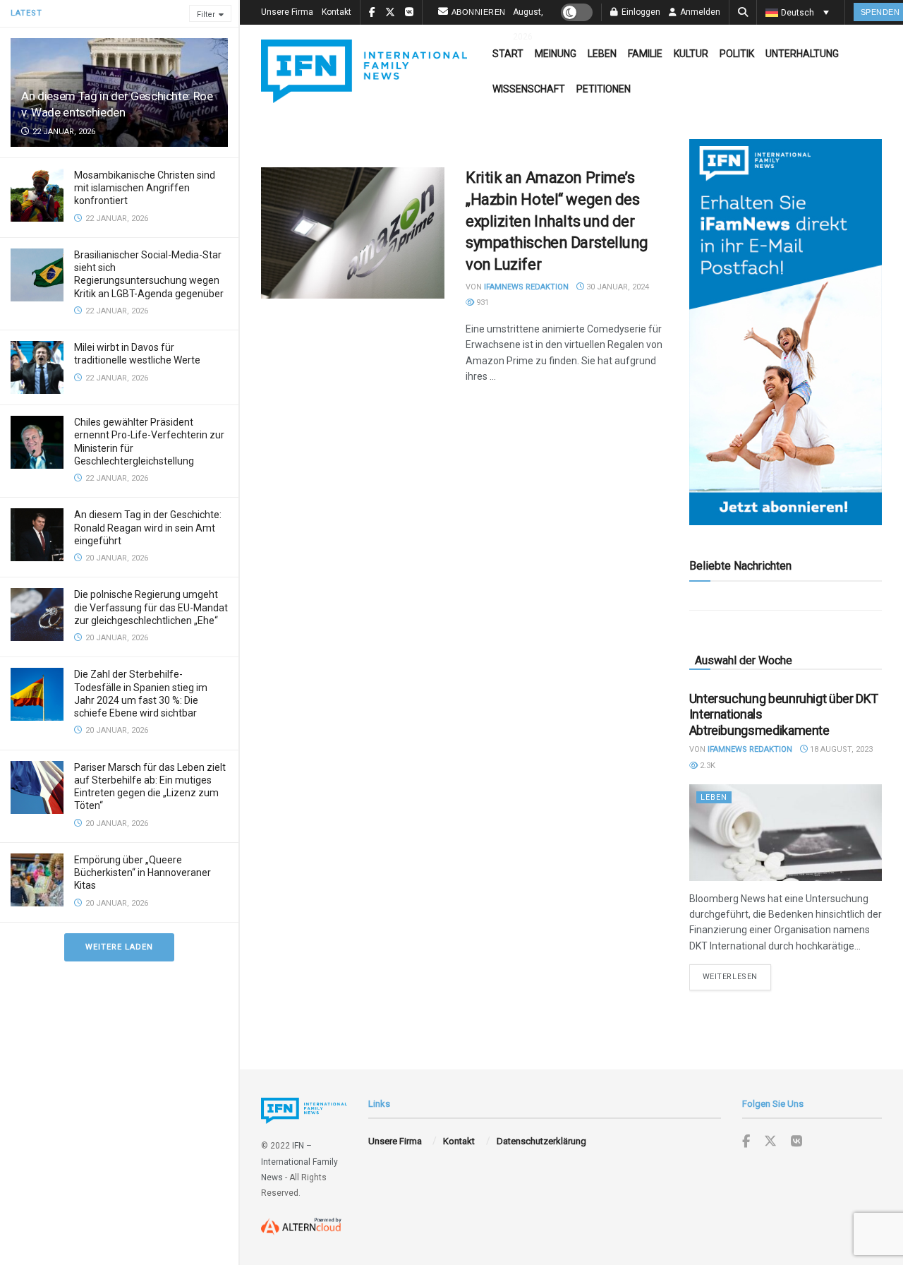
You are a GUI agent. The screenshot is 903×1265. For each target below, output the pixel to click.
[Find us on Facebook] (746, 1142)
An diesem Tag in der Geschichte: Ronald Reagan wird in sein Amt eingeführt (148, 527)
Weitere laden (119, 947)
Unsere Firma (287, 12)
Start (507, 53)
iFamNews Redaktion (526, 287)
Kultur (691, 53)
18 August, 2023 (840, 749)
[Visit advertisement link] (785, 332)
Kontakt (336, 12)
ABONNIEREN (479, 12)
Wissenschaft (528, 89)
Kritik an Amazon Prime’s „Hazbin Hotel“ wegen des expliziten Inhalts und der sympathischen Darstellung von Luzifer (557, 221)
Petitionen (603, 89)
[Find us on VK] (796, 1142)
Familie (645, 53)
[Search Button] (743, 12)
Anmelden (699, 12)
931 (481, 302)
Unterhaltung (802, 53)
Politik (737, 53)
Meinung (555, 53)
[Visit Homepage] (364, 71)
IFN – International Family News (299, 1161)
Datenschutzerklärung (541, 1141)
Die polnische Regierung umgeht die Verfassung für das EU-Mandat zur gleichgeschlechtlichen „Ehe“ (151, 607)
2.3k (706, 765)
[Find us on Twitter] (770, 1141)
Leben (602, 53)
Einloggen (639, 12)
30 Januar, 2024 (616, 287)
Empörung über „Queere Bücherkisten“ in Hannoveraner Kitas (142, 872)
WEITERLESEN (737, 976)
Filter (206, 14)
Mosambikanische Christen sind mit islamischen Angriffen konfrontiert (144, 187)
